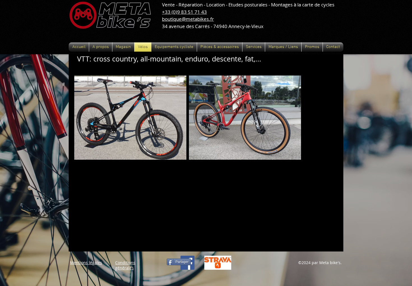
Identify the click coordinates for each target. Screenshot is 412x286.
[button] (100, 47)
